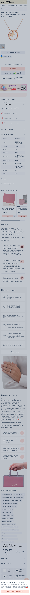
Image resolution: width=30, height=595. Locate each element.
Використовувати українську (15, 591)
